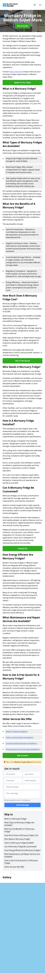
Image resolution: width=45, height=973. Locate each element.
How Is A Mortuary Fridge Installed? (19, 843)
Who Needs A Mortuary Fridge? (17, 839)
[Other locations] (34, 5)
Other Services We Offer (14, 867)
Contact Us (22, 548)
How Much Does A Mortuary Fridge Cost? (21, 835)
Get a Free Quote (22, 361)
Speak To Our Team (22, 82)
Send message (22, 805)
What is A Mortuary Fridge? (15, 819)
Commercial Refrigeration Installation (21, 743)
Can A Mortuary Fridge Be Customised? (20, 846)
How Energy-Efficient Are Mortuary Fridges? (22, 850)
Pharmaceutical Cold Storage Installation (23, 749)
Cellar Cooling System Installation (20, 737)
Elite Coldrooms (16, 71)
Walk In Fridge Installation (16, 731)
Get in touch (22, 26)
